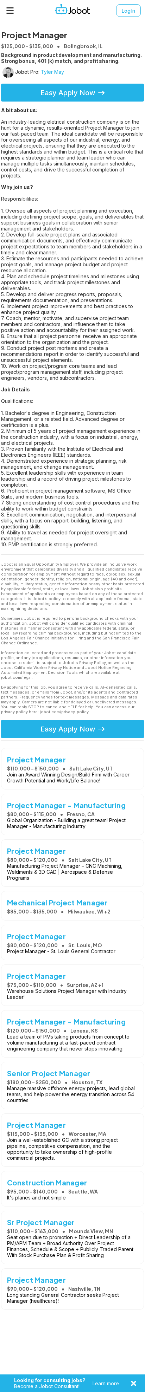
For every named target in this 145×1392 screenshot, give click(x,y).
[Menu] (10, 11)
